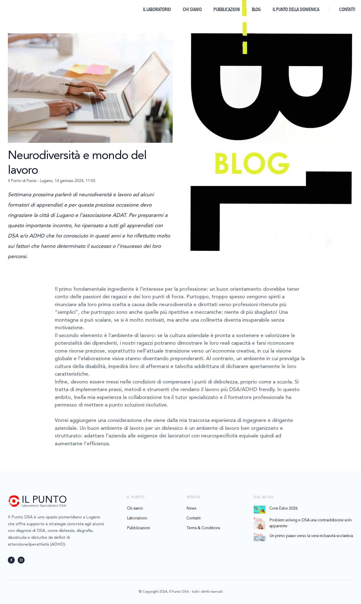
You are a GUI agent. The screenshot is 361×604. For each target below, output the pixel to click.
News (191, 509)
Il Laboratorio (157, 9)
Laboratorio (137, 518)
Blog (256, 9)
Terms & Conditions (203, 528)
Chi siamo (192, 9)
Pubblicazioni (226, 9)
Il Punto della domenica (296, 9)
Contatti (347, 9)
